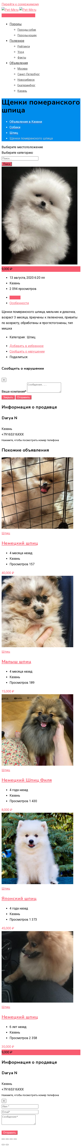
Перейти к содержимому (20, 4)
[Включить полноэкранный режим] (11, 1139)
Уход (21, 52)
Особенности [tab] (19, 303)
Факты (22, 57)
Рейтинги (24, 46)
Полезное (17, 41)
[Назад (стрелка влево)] (3, 1144)
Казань (22, 90)
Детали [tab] (15, 297)
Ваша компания (14, 391)
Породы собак (27, 29)
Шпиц (6, 533)
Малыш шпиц (16, 662)
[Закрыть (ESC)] (3, 1139)
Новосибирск (26, 79)
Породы (16, 24)
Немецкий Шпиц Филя (27, 780)
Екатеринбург (26, 85)
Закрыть (8, 397)
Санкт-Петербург (29, 74)
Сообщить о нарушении (27, 351)
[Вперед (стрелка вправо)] (7, 1144)
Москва (22, 68)
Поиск (6, 163)
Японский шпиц (19, 899)
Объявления (19, 63)
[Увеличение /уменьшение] (15, 1139)
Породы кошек (27, 35)
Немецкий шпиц (20, 543)
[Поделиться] (7, 1139)
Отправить (23, 397)
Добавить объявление (18, 15)
